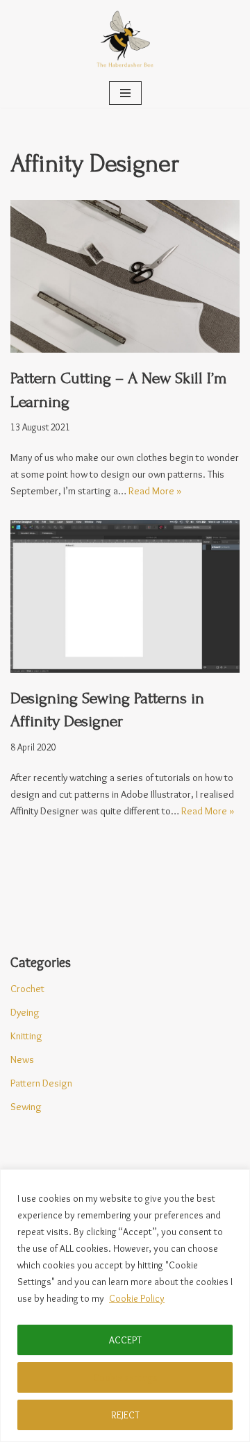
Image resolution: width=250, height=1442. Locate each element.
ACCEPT (125, 1340)
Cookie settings (125, 1377)
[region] (125, 1305)
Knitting (26, 1036)
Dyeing (25, 1012)
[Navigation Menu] (125, 93)
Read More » (155, 491)
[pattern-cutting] (125, 276)
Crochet (27, 988)
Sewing (26, 1106)
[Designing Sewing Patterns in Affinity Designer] (125, 596)
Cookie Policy (137, 1298)
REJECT (125, 1415)
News (22, 1059)
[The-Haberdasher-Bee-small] (125, 39)
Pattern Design (41, 1083)
